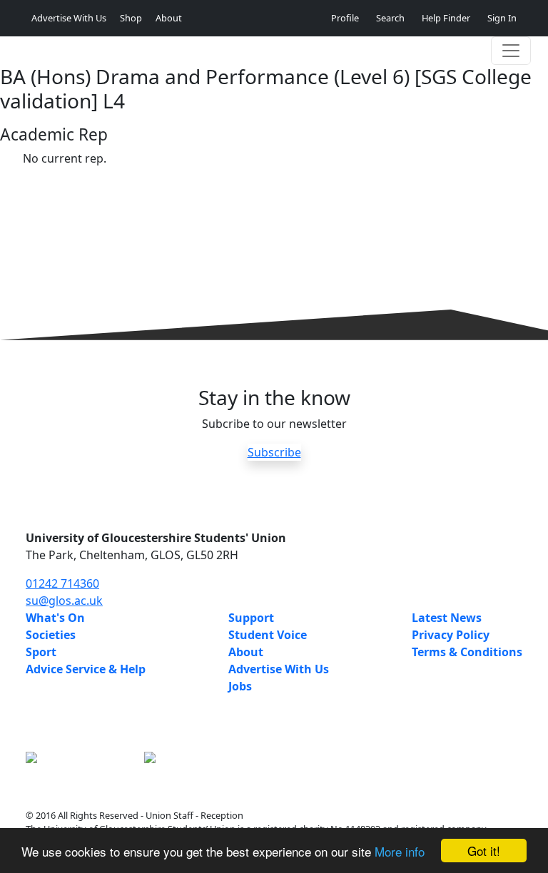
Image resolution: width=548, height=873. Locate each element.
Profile (345, 17)
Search (390, 17)
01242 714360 (62, 583)
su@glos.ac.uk (64, 600)
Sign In (502, 17)
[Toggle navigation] (511, 50)
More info (400, 851)
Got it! (483, 850)
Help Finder (446, 17)
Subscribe (274, 452)
